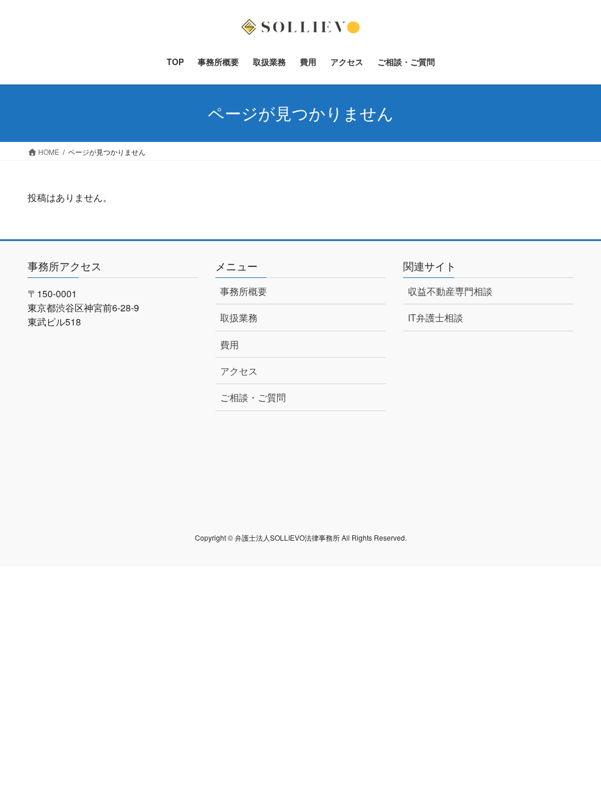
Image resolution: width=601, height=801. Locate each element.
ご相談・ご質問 (253, 397)
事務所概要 (243, 291)
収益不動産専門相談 (450, 291)
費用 (229, 344)
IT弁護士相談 (435, 317)
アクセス (239, 371)
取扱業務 (239, 317)
